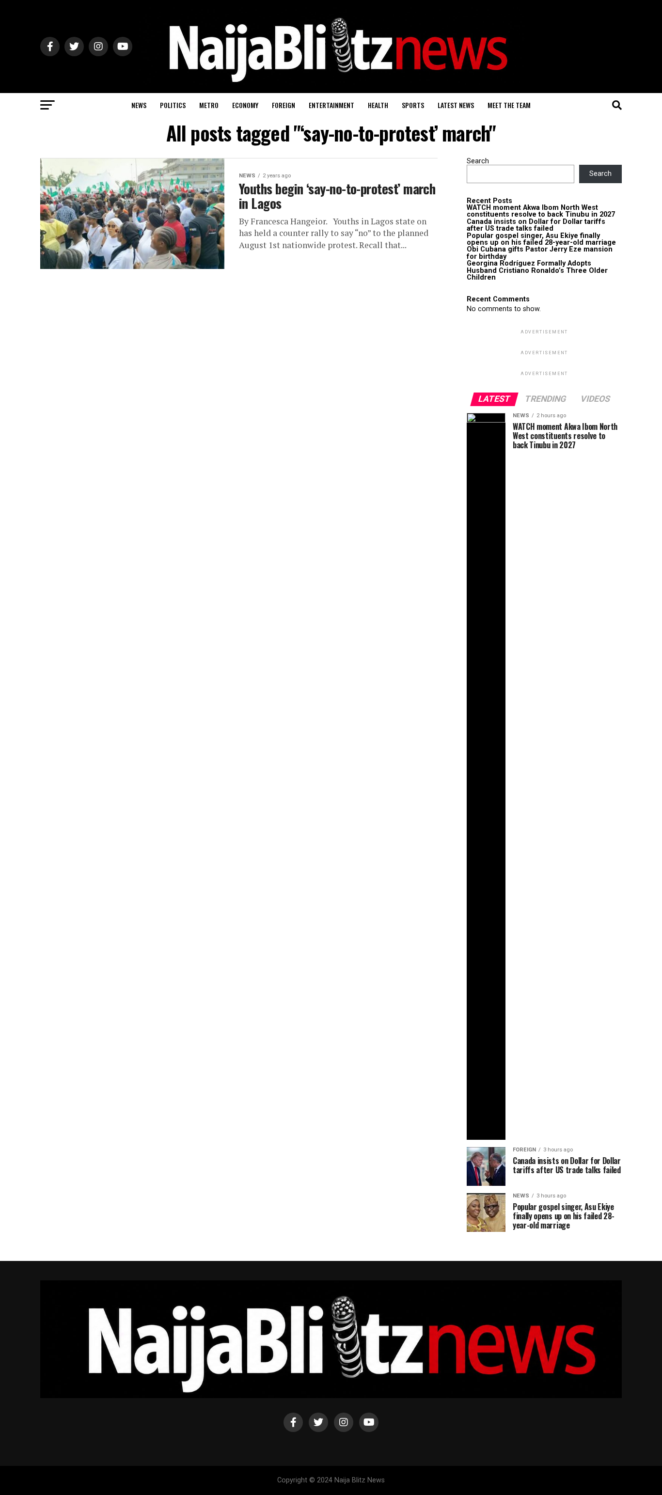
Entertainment (331, 105)
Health (378, 105)
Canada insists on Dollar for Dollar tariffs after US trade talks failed (536, 225)
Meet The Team (509, 105)
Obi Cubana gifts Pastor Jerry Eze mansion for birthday (540, 252)
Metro (209, 105)
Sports (413, 105)
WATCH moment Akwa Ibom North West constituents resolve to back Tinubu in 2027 (541, 211)
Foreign (283, 105)
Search (478, 161)
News (138, 105)
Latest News (456, 105)
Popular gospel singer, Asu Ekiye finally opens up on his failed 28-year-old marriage (541, 239)
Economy (245, 105)
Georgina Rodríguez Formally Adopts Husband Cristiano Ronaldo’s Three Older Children (537, 270)
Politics (173, 105)
